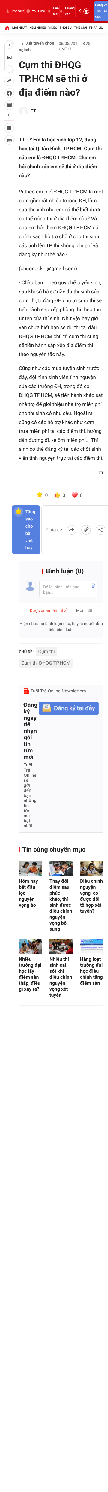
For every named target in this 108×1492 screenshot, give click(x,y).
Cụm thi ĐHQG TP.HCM (45, 663)
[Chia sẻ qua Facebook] (71, 530)
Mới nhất (19, 28)
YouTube (38, 11)
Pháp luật (97, 28)
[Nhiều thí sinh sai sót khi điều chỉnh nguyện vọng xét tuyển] (61, 946)
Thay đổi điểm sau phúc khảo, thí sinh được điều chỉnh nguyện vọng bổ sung (61, 905)
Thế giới (80, 28)
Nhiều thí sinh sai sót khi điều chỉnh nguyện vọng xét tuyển (61, 977)
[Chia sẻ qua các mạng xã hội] (100, 530)
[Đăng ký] (69, 708)
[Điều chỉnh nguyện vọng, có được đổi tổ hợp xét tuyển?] (92, 868)
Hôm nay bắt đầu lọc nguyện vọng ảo (28, 893)
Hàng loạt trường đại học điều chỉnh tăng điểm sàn (91, 971)
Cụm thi (46, 651)
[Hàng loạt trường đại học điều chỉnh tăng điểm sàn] (92, 946)
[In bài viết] (9, 140)
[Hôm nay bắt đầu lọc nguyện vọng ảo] (30, 868)
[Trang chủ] (7, 28)
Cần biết (56, 11)
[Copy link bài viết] (86, 530)
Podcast (18, 11)
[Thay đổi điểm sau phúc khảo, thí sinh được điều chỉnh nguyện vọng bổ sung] (61, 868)
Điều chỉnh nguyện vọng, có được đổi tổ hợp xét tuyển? (91, 896)
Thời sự (66, 28)
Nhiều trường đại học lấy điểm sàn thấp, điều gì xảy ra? (30, 974)
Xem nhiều (37, 28)
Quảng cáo (70, 11)
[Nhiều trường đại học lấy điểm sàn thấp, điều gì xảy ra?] (30, 946)
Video (52, 28)
